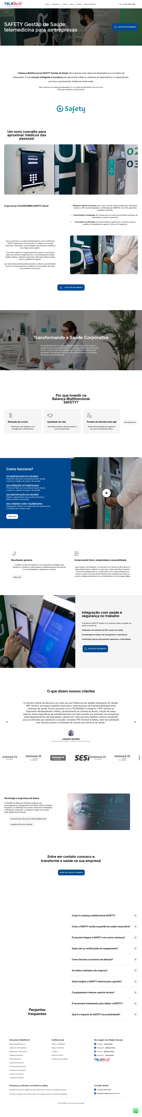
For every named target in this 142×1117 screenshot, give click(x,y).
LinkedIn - (105, 1044)
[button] (56, 4)
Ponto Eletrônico (15, 1059)
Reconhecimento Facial (17, 1066)
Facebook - (105, 1055)
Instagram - (106, 1048)
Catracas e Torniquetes (17, 1070)
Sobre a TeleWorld (58, 1044)
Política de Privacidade (60, 1059)
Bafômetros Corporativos (18, 1051)
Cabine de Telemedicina (17, 1048)
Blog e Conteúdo (58, 1048)
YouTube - (105, 1051)
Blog (71, 4)
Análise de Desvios (16, 1055)
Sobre (65, 4)
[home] (13, 4)
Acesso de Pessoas (16, 1063)
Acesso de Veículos (16, 1074)
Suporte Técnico (90, 4)
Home (47, 4)
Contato (79, 4)
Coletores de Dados (16, 1078)
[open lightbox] (106, 493)
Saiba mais (12, 516)
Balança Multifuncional (17, 1044)
